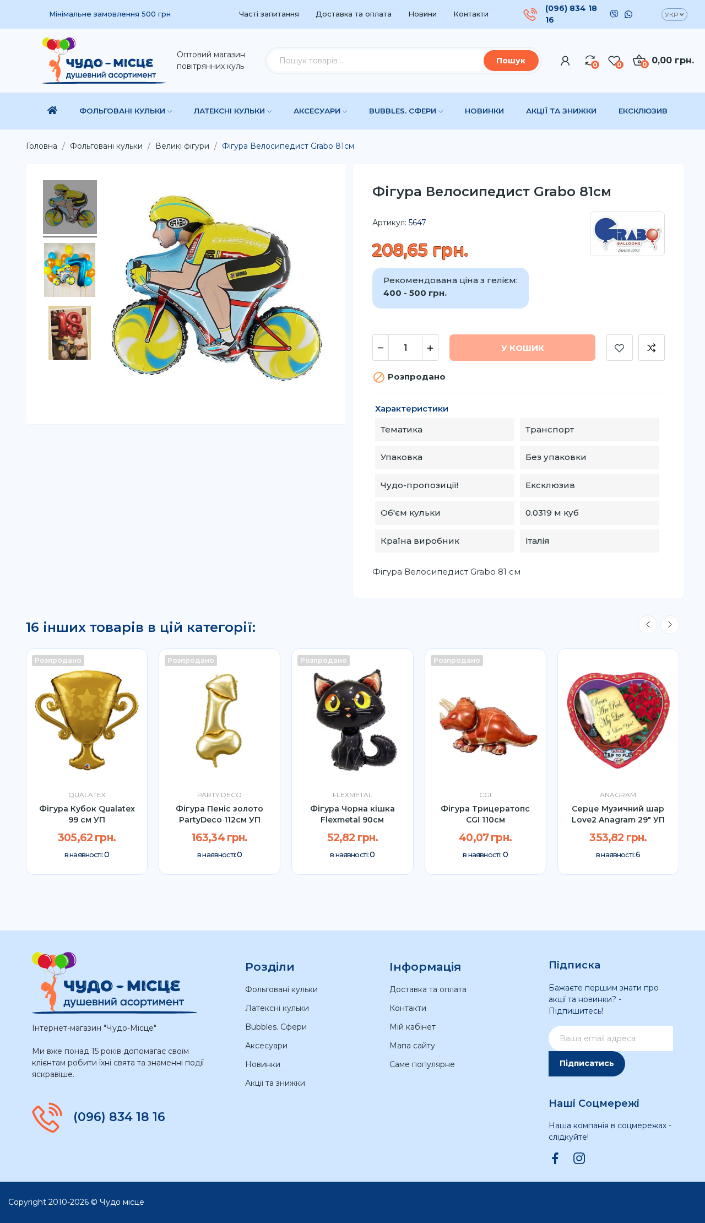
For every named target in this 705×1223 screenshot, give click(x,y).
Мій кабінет (412, 1027)
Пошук (510, 61)
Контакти (471, 13)
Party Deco (219, 795)
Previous (647, 624)
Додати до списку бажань (619, 347)
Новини (422, 13)
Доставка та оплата (354, 13)
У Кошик (522, 348)
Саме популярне (422, 1064)
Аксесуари (266, 1046)
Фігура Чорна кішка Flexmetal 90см (352, 814)
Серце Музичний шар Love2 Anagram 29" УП (618, 814)
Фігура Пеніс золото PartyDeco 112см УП (219, 814)
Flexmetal (352, 795)
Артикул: (389, 223)
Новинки (262, 1064)
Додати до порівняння (651, 347)
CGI (485, 795)
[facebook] (555, 1159)
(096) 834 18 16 (571, 14)
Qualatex (87, 795)
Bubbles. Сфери (276, 1027)
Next (669, 624)
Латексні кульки (277, 1008)
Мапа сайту (412, 1046)
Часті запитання (269, 13)
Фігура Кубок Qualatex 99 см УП (87, 814)
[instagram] (579, 1159)
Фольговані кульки (281, 989)
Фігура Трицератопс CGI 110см (485, 814)
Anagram (618, 795)
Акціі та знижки (275, 1083)
